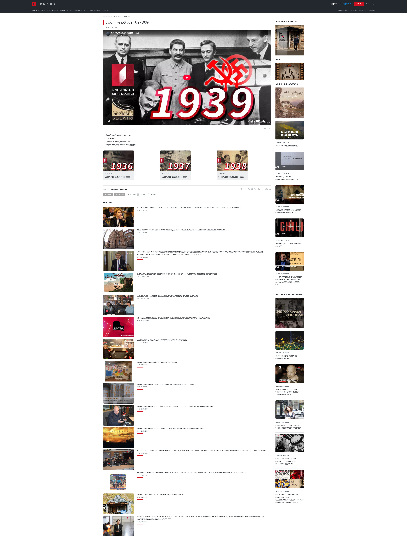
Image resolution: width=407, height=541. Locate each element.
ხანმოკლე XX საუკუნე (121, 16)
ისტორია (108, 194)
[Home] (34, 4)
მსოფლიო (120, 194)
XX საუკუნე (132, 194)
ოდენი (153, 194)
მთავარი (106, 16)
